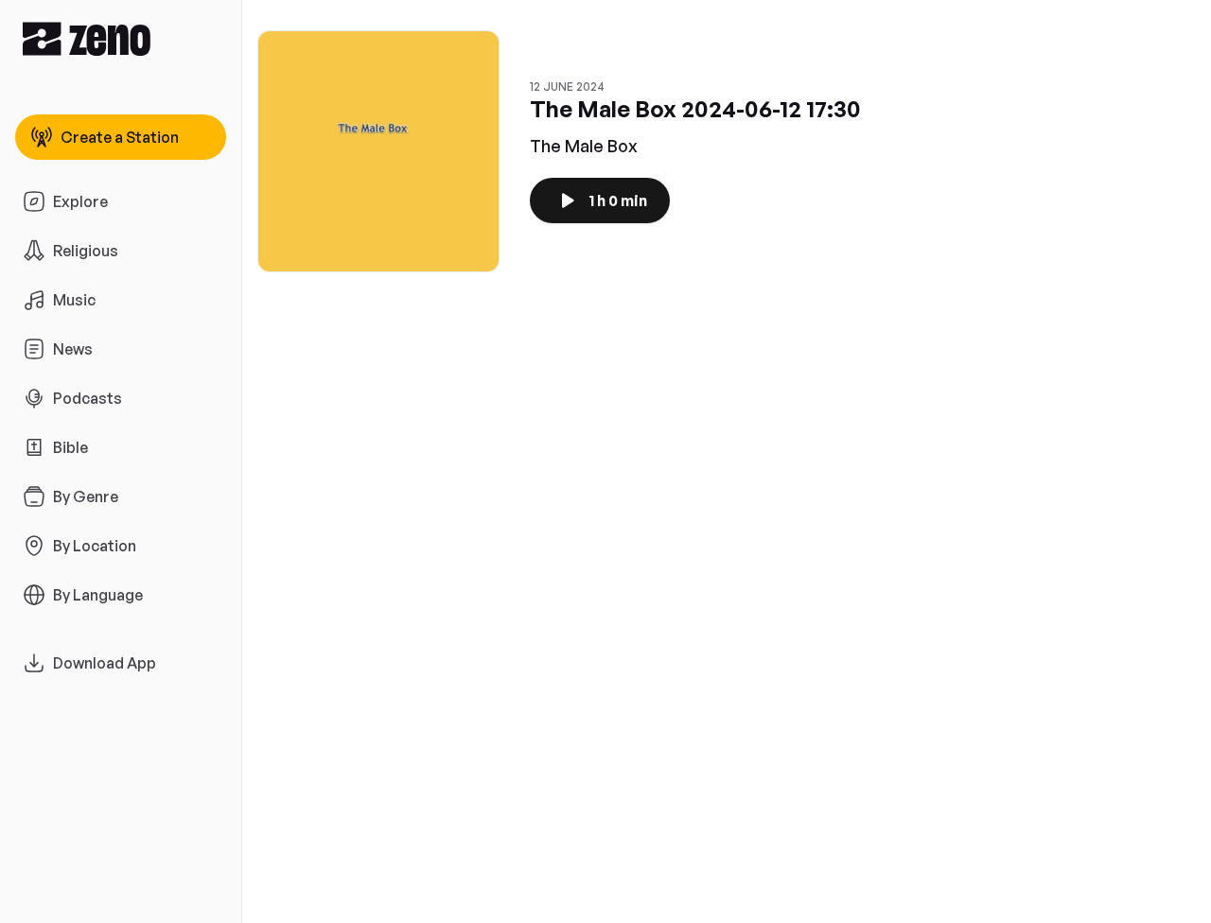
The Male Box (584, 145)
